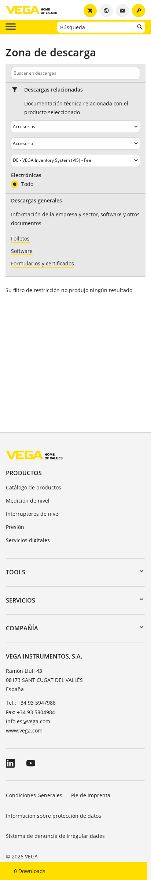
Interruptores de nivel (33, 513)
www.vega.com (24, 730)
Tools (15, 572)
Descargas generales (36, 200)
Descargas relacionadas (53, 89)
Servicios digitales (28, 540)
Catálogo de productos (33, 487)
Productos (24, 473)
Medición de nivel (27, 500)
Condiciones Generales (34, 795)
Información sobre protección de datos (53, 815)
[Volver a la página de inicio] (34, 454)
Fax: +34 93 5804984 (30, 712)
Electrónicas (26, 175)
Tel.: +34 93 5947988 (31, 702)
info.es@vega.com (28, 721)
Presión (15, 526)
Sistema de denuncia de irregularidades (55, 835)
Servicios (20, 600)
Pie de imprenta (90, 795)
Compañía (22, 628)
